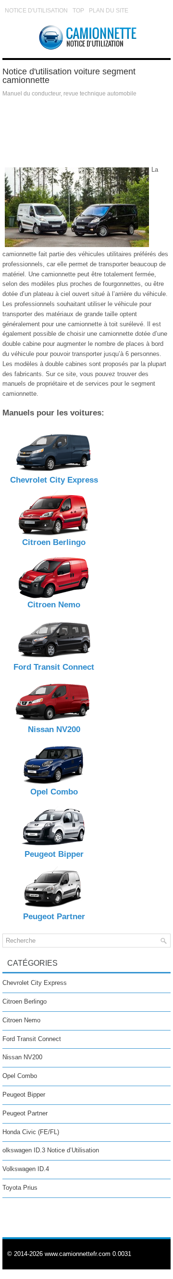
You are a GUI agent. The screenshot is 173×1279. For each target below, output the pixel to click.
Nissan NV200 (22, 1057)
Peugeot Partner (25, 1113)
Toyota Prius (19, 1187)
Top (78, 10)
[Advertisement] (86, 131)
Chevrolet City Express (34, 982)
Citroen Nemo (21, 1020)
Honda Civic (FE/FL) (30, 1132)
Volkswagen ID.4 (25, 1168)
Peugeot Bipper (23, 1094)
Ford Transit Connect (31, 1038)
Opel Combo (19, 1075)
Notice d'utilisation (36, 10)
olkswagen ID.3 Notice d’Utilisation (50, 1150)
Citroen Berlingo (24, 1001)
